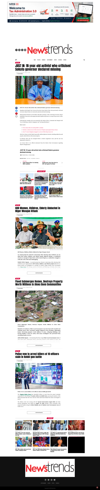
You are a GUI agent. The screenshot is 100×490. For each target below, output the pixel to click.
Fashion (49, 483)
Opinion (64, 59)
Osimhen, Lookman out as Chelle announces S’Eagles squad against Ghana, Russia (40, 129)
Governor (33, 158)
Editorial (60, 59)
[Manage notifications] (97, 487)
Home (35, 59)
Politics (38, 59)
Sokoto (38, 158)
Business (43, 59)
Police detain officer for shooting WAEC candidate (33, 127)
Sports (55, 59)
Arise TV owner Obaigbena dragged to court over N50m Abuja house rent (38, 131)
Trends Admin (20, 73)
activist (29, 158)
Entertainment (49, 59)
